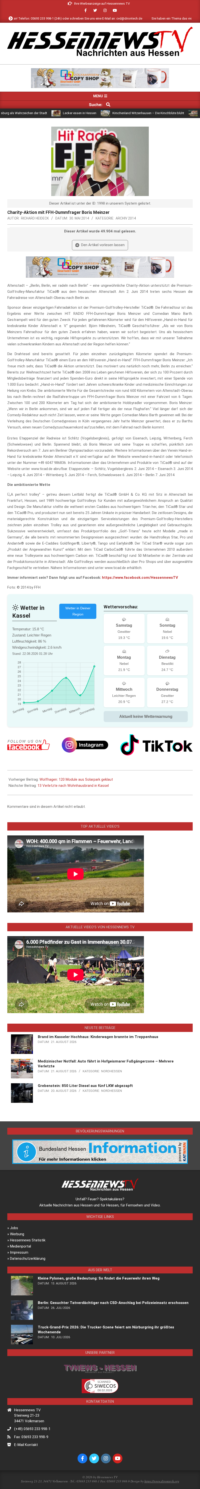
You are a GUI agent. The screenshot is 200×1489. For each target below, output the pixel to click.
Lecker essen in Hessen (49, 113)
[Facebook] (28, 744)
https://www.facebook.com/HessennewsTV (140, 577)
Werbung (17, 1234)
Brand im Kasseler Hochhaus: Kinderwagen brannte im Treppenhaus (98, 1037)
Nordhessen (111, 1071)
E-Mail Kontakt (26, 1445)
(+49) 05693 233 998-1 (32, 1429)
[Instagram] (85, 744)
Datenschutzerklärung (27, 1258)
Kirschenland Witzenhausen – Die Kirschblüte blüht (118, 113)
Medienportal (20, 1246)
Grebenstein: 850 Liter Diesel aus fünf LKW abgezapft (85, 1086)
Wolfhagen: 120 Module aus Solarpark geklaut (76, 779)
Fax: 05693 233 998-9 (31, 1437)
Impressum (19, 1252)
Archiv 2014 (126, 218)
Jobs (14, 1228)
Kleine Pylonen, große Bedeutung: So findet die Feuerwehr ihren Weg (99, 1278)
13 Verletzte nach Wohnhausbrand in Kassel (73, 785)
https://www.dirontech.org (161, 1481)
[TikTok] (156, 744)
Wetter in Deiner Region (77, 611)
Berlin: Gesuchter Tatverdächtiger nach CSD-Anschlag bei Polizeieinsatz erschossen (113, 1303)
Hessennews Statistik (27, 1240)
